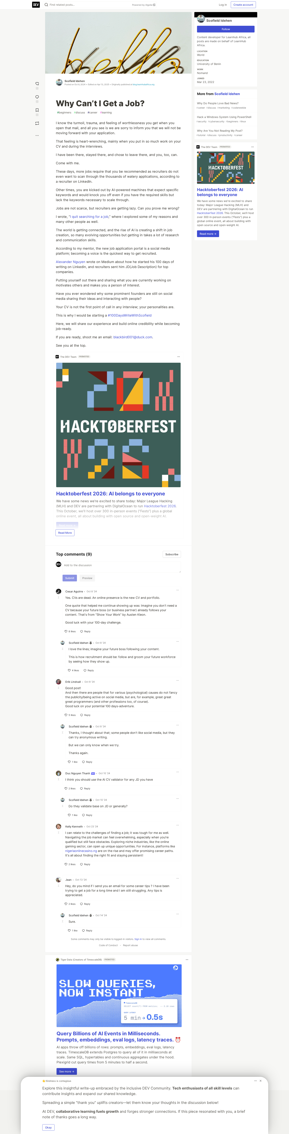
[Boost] (37, 123)
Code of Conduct (108, 945)
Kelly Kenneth (74, 826)
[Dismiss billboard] (260, 1080)
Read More (65, 532)
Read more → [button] (208, 233)
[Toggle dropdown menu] (178, 356)
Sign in (138, 939)
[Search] (46, 5)
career (92, 112)
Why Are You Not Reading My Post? (219, 133)
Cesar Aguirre (74, 591)
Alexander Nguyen (70, 262)
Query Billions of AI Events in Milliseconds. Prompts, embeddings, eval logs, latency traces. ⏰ (119, 1036)
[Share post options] (37, 135)
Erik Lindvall (73, 681)
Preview (87, 578)
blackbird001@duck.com (132, 337)
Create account (243, 4)
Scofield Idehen (75, 81)
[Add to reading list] (37, 112)
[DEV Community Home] (36, 4)
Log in (223, 4)
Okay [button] (48, 1127)
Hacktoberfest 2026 (210, 213)
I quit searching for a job (89, 217)
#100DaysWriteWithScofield (130, 315)
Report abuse (130, 945)
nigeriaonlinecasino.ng (81, 851)
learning (106, 112)
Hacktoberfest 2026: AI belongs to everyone (110, 494)
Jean (68, 879)
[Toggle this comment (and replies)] (59, 597)
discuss (79, 112)
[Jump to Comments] (37, 98)
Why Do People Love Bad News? (221, 105)
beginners (64, 112)
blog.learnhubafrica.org (143, 84)
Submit (69, 578)
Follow (226, 29)
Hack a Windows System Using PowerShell (223, 119)
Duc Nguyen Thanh (78, 773)
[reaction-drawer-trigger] (37, 85)
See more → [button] (66, 1071)
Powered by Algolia (142, 5)
